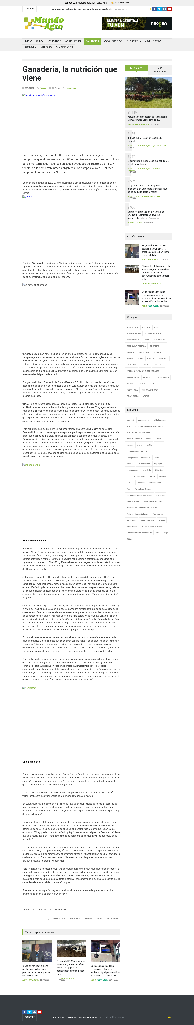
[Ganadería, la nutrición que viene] (71, 118)
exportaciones (132, 470)
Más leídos (136, 67)
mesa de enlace (133, 501)
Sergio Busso (132, 527)
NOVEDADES (112, 919)
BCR (128, 426)
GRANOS (159, 470)
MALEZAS (46, 47)
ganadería (147, 470)
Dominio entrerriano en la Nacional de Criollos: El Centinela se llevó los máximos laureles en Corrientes (146, 215)
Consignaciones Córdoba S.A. (139, 458)
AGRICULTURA (73, 41)
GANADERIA (92, 41)
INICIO (28, 41)
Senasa (162, 520)
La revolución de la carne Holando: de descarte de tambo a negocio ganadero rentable (78, 9)
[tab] (136, 69)
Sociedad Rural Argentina (152, 527)
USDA (129, 539)
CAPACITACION (160, 146)
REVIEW (130, 384)
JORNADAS (144, 124)
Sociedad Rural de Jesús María (139, 533)
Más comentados (160, 69)
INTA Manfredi (139, 476)
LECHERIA (61, 978)
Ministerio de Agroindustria (137, 514)
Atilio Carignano (160, 420)
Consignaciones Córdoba (137, 451)
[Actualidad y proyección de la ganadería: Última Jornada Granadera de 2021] (148, 92)
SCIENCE (141, 384)
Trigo (166, 533)
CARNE (159, 439)
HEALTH (130, 359)
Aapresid (130, 420)
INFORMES (132, 170)
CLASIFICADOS (64, 47)
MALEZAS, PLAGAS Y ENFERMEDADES (143, 371)
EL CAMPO (132, 41)
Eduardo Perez (144, 464)
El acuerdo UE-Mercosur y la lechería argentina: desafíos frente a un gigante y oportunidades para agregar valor (71, 967)
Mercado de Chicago (143, 489)
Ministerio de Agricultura (154, 501)
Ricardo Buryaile (147, 520)
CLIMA (40, 41)
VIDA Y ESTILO (153, 41)
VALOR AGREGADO (150, 390)
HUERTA (150, 359)
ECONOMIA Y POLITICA (136, 346)
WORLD (146, 396)
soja (157, 533)
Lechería (162, 476)
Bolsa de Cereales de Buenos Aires (149, 426)
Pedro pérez (158, 514)
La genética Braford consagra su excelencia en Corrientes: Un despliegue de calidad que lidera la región (147, 188)
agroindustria (143, 420)
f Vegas (43, 88)
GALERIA (130, 352)
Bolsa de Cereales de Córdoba (139, 433)
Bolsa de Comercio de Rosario (139, 439)
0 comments (70, 88)
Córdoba (130, 464)
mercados (160, 495)
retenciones (131, 520)
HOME (100, 919)
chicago (130, 445)
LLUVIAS (130, 483)
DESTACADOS (59, 919)
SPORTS (153, 384)
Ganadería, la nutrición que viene (69, 73)
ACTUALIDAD (133, 146)
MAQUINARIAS (133, 377)
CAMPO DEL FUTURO (154, 334)
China (139, 445)
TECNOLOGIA (102, 980)
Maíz (128, 489)
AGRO (25, 980)
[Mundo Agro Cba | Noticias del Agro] (43, 28)
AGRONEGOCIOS (112, 41)
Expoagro (158, 464)
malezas (141, 483)
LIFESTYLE (158, 365)
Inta (128, 476)
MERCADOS (54, 41)
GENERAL (89, 919)
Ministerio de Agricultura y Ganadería (142, 508)
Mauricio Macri (155, 483)
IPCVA (152, 476)
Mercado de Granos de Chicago (139, 495)
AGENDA (29, 47)
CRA (157, 458)
